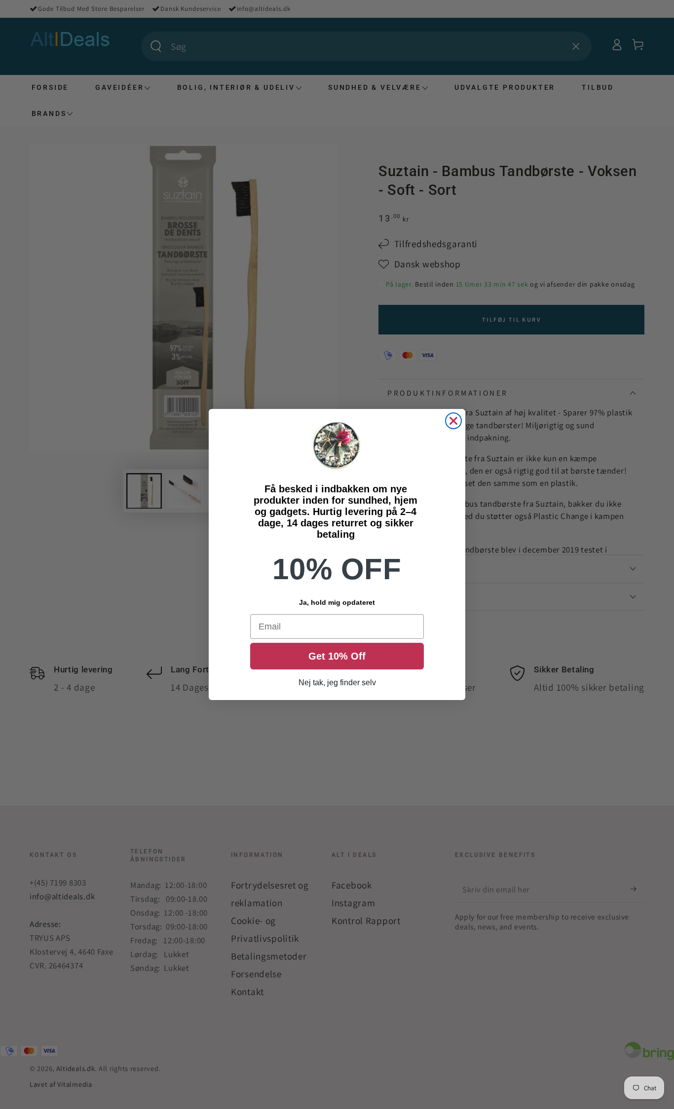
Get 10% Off (337, 656)
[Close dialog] (453, 421)
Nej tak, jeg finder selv (337, 682)
